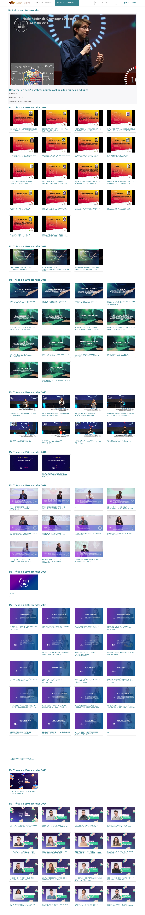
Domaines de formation (43, 3)
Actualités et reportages (66, 3)
